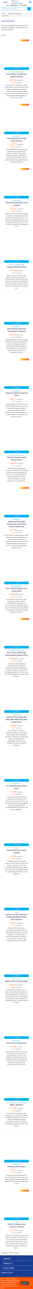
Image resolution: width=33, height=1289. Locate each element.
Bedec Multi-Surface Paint (16, 981)
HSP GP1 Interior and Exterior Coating (16, 1225)
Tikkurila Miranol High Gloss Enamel (16, 139)
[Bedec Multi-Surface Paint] (16, 960)
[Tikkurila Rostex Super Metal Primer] (16, 437)
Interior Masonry (17, 586)
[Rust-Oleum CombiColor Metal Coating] (16, 53)
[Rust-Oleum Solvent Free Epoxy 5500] (16, 568)
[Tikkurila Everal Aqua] (16, 1146)
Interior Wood (16, 391)
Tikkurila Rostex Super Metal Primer (16, 458)
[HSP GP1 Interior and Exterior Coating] (16, 1203)
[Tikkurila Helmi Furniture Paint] (16, 372)
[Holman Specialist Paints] (18, 2)
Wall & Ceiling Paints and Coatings (16, 1102)
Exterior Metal (16, 783)
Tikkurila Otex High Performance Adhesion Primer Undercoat (16, 524)
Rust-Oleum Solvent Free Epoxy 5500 (16, 589)
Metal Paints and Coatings (16, 72)
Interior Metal (16, 326)
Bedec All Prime (16, 1105)
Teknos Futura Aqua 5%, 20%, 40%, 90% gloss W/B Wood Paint (16, 719)
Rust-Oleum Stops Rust (16, 1043)
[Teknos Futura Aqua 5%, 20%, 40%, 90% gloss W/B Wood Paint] (16, 696)
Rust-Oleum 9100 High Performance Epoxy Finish (16, 653)
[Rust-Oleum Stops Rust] (16, 1022)
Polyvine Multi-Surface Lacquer (16, 851)
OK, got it (25, 1283)
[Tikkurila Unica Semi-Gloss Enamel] (16, 182)
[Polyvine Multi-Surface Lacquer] (16, 829)
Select (3, 35)
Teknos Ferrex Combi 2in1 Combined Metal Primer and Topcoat (16, 917)
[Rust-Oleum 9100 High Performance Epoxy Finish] (16, 632)
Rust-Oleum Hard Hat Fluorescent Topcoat (16, 330)
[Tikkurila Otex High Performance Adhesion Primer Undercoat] (16, 501)
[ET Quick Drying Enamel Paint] (16, 765)
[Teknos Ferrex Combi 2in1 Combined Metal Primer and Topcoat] (16, 894)
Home (16, 848)
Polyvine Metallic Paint (16, 267)
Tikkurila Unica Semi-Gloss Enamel (16, 203)
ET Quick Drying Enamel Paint (16, 787)
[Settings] (26, 2)
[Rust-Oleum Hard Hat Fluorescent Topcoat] (16, 308)
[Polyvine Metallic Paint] (16, 246)
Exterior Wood (16, 136)
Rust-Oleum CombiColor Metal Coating (16, 75)
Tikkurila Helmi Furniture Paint (17, 394)
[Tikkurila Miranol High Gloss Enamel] (16, 118)
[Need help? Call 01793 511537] (9, 2)
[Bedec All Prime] (16, 1084)
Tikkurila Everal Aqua (16, 1166)
